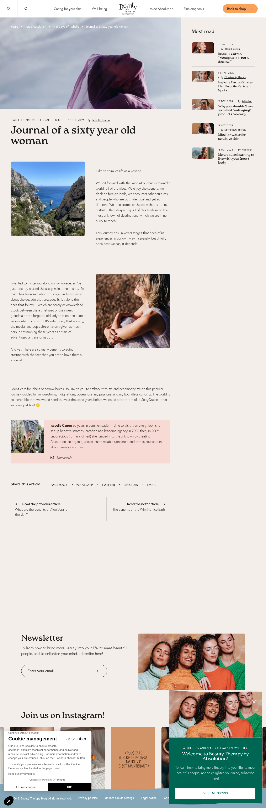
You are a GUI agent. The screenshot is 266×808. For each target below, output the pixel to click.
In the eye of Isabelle (66, 26)
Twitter (108, 485)
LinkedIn (131, 485)
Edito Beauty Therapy (235, 77)
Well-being (99, 9)
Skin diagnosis (193, 9)
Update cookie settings (119, 798)
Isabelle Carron (23, 120)
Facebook (59, 485)
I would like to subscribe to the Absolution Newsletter (59, 680)
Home (14, 26)
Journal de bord (50, 120)
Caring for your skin (67, 9)
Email (151, 485)
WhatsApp (84, 485)
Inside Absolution (161, 9)
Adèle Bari (247, 101)
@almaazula (63, 458)
